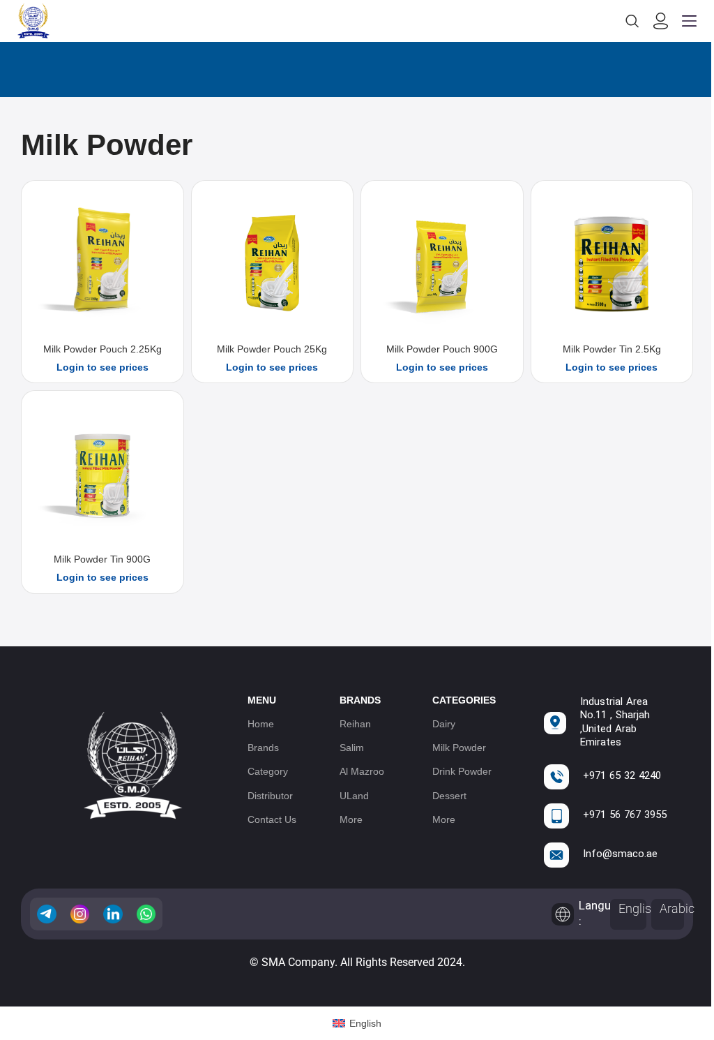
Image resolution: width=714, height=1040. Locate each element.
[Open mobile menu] (689, 21)
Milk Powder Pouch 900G (442, 349)
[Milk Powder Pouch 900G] (442, 263)
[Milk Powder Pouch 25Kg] (272, 263)
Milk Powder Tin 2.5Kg (612, 349)
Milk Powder (459, 747)
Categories (464, 700)
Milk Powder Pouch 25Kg (272, 349)
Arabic (677, 908)
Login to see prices (102, 367)
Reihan (355, 723)
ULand (354, 795)
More (351, 819)
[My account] (660, 21)
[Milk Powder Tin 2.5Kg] (612, 263)
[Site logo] (33, 20)
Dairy (443, 723)
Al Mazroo (362, 771)
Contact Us (272, 819)
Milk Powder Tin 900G (102, 559)
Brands (263, 747)
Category (268, 771)
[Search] (632, 21)
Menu (262, 700)
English (638, 908)
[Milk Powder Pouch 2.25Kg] (102, 263)
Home (261, 723)
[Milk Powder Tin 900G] (102, 474)
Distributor (270, 795)
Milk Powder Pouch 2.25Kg (102, 349)
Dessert (449, 795)
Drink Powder (462, 771)
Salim (352, 747)
